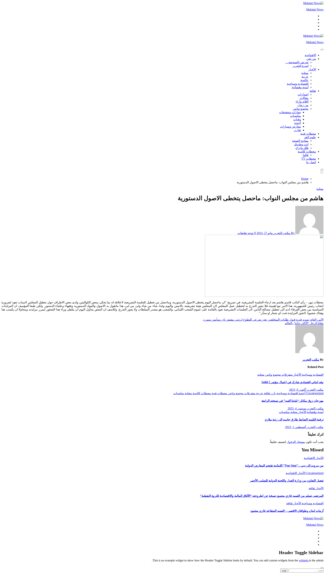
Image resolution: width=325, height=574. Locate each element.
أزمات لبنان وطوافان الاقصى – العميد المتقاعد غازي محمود (286, 510)
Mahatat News (314, 9)
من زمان (302, 105)
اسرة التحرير (300, 65)
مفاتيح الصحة (300, 140)
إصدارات (303, 94)
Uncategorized (314, 393)
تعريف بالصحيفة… (297, 62)
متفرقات (287, 374)
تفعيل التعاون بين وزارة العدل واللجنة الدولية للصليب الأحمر (286, 480)
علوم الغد (310, 137)
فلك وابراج (301, 148)
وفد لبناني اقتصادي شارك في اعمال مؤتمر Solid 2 (292, 382)
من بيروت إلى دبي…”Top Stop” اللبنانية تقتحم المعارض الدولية (284, 465)
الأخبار (312, 69)
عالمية (304, 80)
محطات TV (308, 158)
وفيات (297, 119)
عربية (304, 76)
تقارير (297, 130)
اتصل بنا (311, 162)
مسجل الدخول (296, 441)
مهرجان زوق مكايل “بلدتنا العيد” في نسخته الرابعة (292, 400)
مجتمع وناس (300, 108)
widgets (304, 560)
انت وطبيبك (301, 144)
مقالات (304, 98)
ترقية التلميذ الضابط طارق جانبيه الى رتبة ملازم (294, 419)
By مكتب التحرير (284, 233)
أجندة (297, 123)
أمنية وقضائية (300, 87)
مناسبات (295, 115)
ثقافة (313, 90)
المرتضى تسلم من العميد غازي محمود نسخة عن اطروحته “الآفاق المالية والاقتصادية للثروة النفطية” (261, 495)
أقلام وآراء (302, 101)
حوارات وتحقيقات (290, 112)
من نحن (311, 58)
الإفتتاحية (310, 55)
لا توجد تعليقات (247, 233)
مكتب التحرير (310, 359)
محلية (304, 73)
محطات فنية (308, 133)
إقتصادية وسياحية (297, 83)
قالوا (305, 155)
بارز (273, 393)
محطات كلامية (307, 151)
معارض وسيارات (290, 126)
